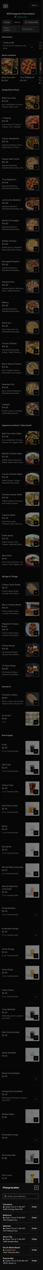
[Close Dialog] (36, 1188)
